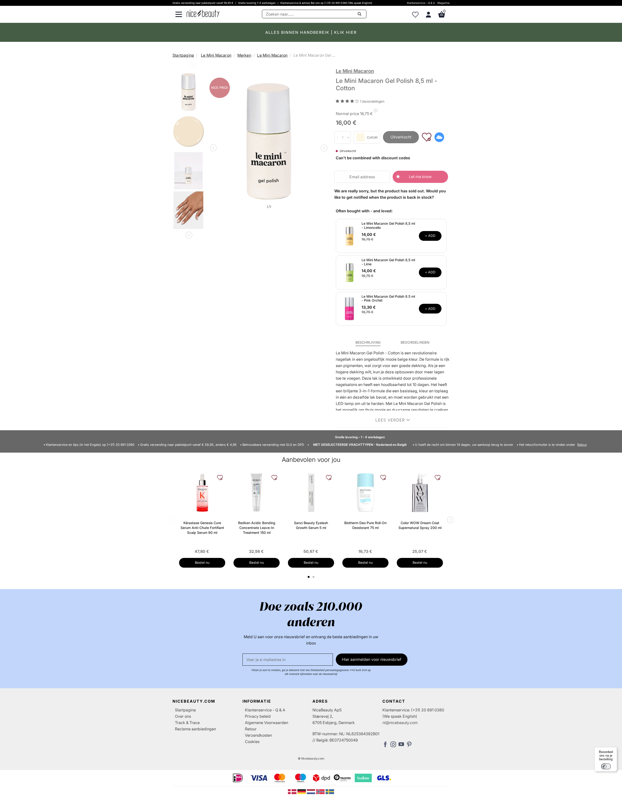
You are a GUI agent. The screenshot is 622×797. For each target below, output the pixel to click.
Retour (582, 445)
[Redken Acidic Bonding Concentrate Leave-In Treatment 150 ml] (256, 492)
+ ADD (430, 235)
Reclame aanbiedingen (195, 728)
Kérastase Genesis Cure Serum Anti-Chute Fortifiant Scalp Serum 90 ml (202, 528)
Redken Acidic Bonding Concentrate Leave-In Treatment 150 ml (256, 528)
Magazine (443, 3)
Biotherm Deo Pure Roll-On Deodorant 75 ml (365, 525)
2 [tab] (314, 576)
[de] (302, 791)
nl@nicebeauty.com (400, 722)
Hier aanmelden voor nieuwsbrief (371, 659)
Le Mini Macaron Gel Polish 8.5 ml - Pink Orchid (388, 298)
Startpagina (183, 55)
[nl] (311, 791)
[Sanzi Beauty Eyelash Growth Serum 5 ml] (311, 492)
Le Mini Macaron (216, 55)
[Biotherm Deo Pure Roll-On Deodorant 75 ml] (365, 492)
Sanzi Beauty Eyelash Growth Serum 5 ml (311, 525)
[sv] (330, 791)
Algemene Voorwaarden (266, 722)
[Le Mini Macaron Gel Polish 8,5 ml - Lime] (349, 271)
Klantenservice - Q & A (421, 3)
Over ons (183, 716)
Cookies (252, 741)
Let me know (420, 176)
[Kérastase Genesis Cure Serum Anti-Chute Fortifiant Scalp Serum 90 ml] (202, 492)
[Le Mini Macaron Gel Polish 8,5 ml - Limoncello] (349, 235)
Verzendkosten (258, 735)
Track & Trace (187, 722)
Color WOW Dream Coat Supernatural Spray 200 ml (419, 525)
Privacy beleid (258, 716)
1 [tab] (308, 576)
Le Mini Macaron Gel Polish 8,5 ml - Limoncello (388, 225)
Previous (191, 67)
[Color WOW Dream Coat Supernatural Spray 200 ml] (420, 492)
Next (188, 234)
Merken (244, 55)
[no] (321, 791)
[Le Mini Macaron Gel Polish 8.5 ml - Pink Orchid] (349, 308)
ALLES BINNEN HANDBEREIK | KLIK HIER (311, 32)
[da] (292, 791)
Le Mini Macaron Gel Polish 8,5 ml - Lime (388, 262)
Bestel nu (202, 562)
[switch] (606, 766)
